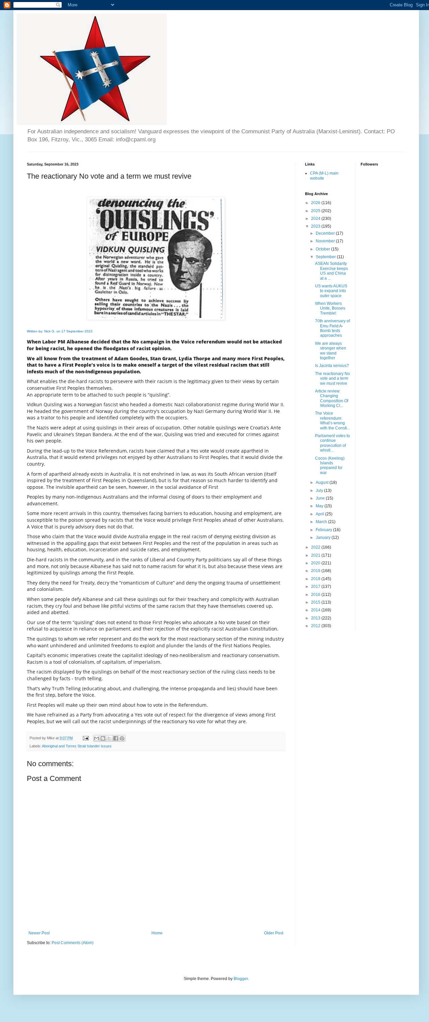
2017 (316, 586)
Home (157, 933)
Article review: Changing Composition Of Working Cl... (331, 398)
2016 (316, 594)
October (323, 249)
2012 (316, 625)
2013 (316, 618)
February (324, 529)
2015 (316, 602)
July (320, 490)
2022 (316, 547)
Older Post (273, 933)
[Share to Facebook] (115, 738)
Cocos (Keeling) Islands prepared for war (330, 465)
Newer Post (39, 933)
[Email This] (96, 738)
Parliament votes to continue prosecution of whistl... (332, 443)
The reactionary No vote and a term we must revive (332, 378)
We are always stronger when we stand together (330, 350)
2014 (316, 610)
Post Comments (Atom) (73, 942)
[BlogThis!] (103, 738)
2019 (316, 570)
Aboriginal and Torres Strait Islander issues (77, 746)
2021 (316, 555)
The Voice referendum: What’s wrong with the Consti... (332, 420)
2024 (316, 218)
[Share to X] (109, 738)
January (323, 537)
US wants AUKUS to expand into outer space (331, 291)
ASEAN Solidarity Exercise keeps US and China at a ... (331, 270)
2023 (316, 226)
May (320, 506)
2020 (316, 563)
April (320, 514)
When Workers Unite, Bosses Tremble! (330, 308)
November (326, 241)
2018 (316, 578)
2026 (316, 202)
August (322, 482)
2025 (316, 210)
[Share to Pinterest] (122, 738)
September (326, 256)
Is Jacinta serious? (332, 365)
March (322, 521)
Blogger (241, 978)
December (326, 233)
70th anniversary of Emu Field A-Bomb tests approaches (332, 328)
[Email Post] (85, 738)
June (321, 498)
